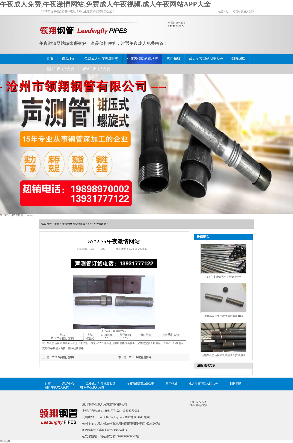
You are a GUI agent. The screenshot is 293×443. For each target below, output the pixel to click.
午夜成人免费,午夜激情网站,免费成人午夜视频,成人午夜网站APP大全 (105, 4)
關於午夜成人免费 (60, 69)
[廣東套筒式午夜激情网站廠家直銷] (223, 298)
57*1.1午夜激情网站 (140, 357)
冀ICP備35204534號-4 (113, 430)
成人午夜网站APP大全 (206, 58)
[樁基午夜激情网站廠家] (58, 430)
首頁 (50, 58)
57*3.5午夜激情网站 (63, 357)
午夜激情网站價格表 (142, 58)
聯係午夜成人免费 (243, 11)
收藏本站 (223, 11)
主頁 (56, 223)
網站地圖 (131, 417)
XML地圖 (143, 417)
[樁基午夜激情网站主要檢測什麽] (223, 259)
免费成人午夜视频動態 (101, 58)
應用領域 (173, 58)
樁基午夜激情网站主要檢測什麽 (223, 276)
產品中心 (69, 58)
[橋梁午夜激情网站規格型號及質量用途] (223, 337)
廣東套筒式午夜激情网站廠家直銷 (223, 316)
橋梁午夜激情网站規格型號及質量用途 (223, 355)
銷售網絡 (238, 58)
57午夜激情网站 (97, 223)
